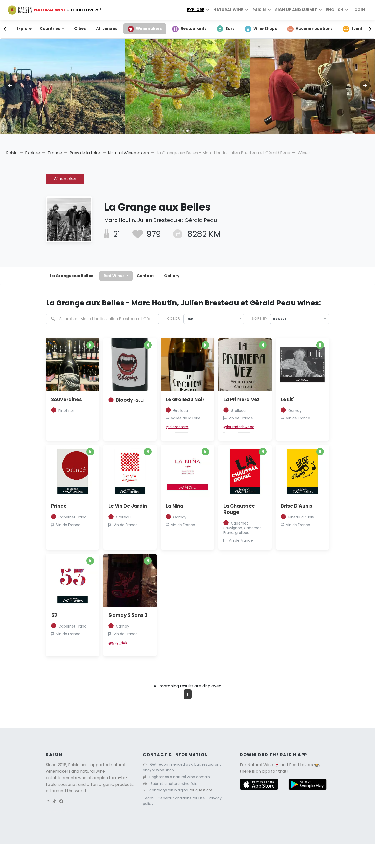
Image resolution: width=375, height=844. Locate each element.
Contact (145, 275)
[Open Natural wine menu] (246, 10)
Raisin (11, 153)
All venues (106, 28)
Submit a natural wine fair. (174, 783)
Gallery (171, 275)
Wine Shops (265, 28)
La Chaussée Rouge (239, 509)
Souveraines (66, 399)
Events (358, 28)
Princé (59, 506)
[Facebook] (61, 801)
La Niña (174, 506)
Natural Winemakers (128, 153)
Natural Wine (260, 765)
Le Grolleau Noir (185, 399)
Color (173, 318)
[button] (183, 130)
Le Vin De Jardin (127, 506)
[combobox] (213, 319)
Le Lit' (287, 399)
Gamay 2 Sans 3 (127, 615)
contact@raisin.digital (168, 790)
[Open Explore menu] (207, 10)
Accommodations (314, 28)
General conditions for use (182, 798)
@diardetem (177, 426)
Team (149, 798)
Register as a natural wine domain (179, 776)
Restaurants (194, 28)
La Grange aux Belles (71, 275)
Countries (50, 28)
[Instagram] (47, 801)
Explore (195, 9)
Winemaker (65, 179)
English (334, 9)
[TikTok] (54, 801)
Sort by (259, 318)
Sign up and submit (296, 9)
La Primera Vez (241, 399)
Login (358, 9)
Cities (80, 28)
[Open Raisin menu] (269, 10)
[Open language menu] (346, 10)
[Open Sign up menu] (320, 10)
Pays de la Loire (85, 153)
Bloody (130, 400)
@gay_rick (117, 642)
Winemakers (149, 28)
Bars (230, 28)
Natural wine (228, 9)
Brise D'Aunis (296, 506)
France (55, 153)
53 (54, 615)
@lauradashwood (238, 426)
